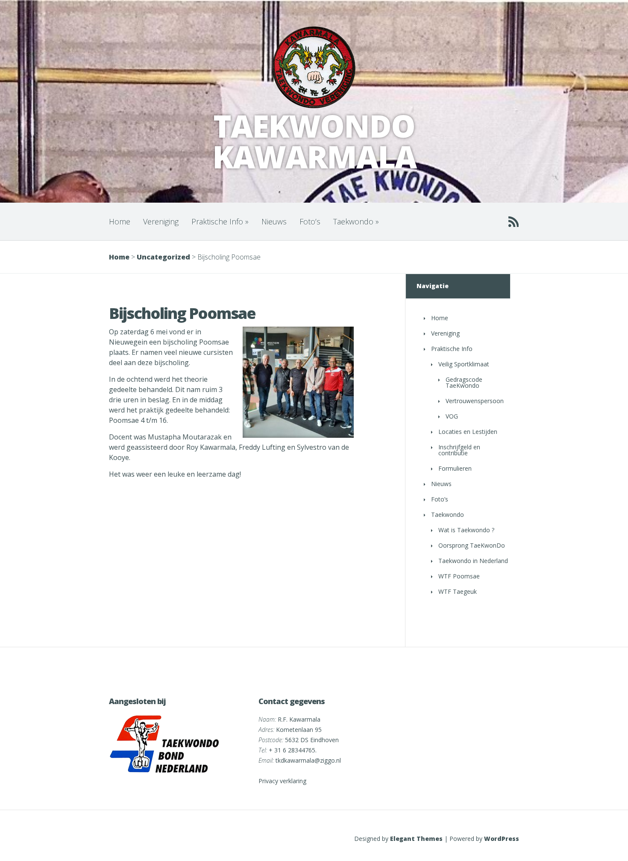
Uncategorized (163, 257)
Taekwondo (356, 221)
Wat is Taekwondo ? (466, 530)
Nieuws (274, 221)
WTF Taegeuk (457, 591)
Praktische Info (220, 221)
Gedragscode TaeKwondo (464, 382)
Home (119, 221)
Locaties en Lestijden (467, 432)
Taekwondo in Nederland (473, 561)
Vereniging (161, 221)
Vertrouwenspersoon (475, 401)
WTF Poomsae (459, 576)
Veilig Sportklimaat (463, 364)
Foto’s (309, 221)
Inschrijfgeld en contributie (459, 450)
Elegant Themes (416, 838)
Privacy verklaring (282, 781)
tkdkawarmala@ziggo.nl (308, 760)
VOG (452, 416)
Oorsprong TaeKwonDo (471, 545)
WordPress (501, 838)
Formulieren (455, 468)
